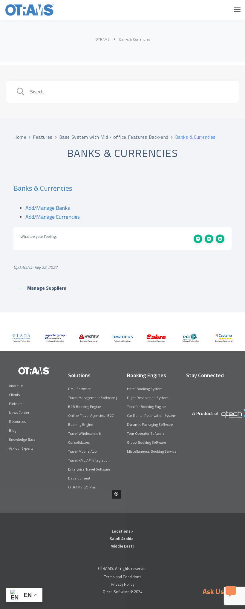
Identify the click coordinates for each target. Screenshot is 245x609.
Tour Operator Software (146, 433)
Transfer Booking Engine (146, 406)
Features (42, 137)
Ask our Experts (21, 448)
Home (19, 137)
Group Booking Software (146, 442)
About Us (16, 385)
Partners (15, 403)
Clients (14, 394)
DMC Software (79, 388)
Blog (12, 430)
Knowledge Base (22, 439)
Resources (17, 421)
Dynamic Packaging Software (150, 424)
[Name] (237, 9)
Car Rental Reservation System (151, 415)
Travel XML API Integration (89, 460)
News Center (19, 412)
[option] (21, 338)
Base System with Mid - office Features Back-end (114, 137)
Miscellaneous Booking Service (152, 451)
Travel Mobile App (82, 451)
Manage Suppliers (46, 288)
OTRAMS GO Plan (82, 487)
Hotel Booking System (145, 388)
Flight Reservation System (148, 397)
